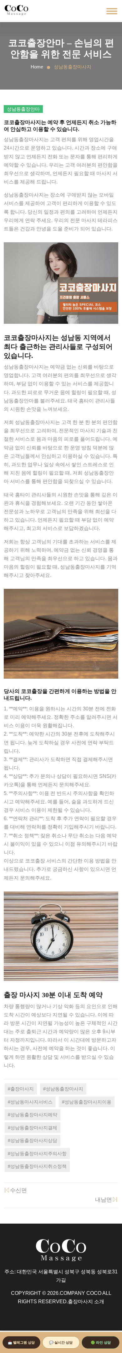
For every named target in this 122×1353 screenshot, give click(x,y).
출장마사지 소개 (86, 1301)
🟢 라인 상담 (101, 1342)
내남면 (103, 1200)
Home (37, 66)
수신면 (18, 1190)
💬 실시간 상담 (61, 1342)
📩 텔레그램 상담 (21, 1342)
